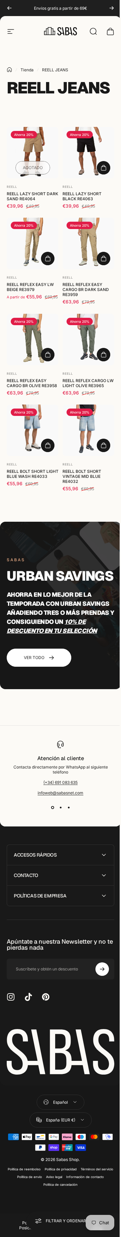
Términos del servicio (33, 1189)
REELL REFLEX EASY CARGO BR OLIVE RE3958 (32, 383)
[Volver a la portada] (9, 69)
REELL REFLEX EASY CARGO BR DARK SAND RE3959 (86, 289)
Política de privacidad (76, 1181)
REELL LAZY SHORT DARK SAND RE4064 (32, 196)
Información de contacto (39, 1196)
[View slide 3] (69, 807)
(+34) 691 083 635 (60, 782)
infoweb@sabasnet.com (60, 792)
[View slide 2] (60, 807)
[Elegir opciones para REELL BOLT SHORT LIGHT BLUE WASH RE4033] (47, 445)
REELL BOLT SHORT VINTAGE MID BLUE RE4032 (82, 476)
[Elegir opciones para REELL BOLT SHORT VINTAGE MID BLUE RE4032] (103, 445)
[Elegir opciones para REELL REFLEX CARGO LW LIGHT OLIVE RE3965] (103, 354)
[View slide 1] (52, 807)
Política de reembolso (40, 1181)
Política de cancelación (79, 1196)
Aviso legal (91, 1189)
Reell (12, 187)
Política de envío (66, 1189)
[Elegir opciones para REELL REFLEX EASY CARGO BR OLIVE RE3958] (47, 354)
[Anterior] (9, 8)
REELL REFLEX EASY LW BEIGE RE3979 (30, 287)
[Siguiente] (111, 8)
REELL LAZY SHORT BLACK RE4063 (82, 196)
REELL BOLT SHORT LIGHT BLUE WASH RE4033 (32, 474)
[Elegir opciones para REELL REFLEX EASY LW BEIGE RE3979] (47, 258)
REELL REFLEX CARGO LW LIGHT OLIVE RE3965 (88, 383)
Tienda (27, 69)
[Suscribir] (97, 983)
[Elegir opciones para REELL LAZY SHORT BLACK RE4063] (103, 167)
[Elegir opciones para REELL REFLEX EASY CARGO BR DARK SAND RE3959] (103, 258)
